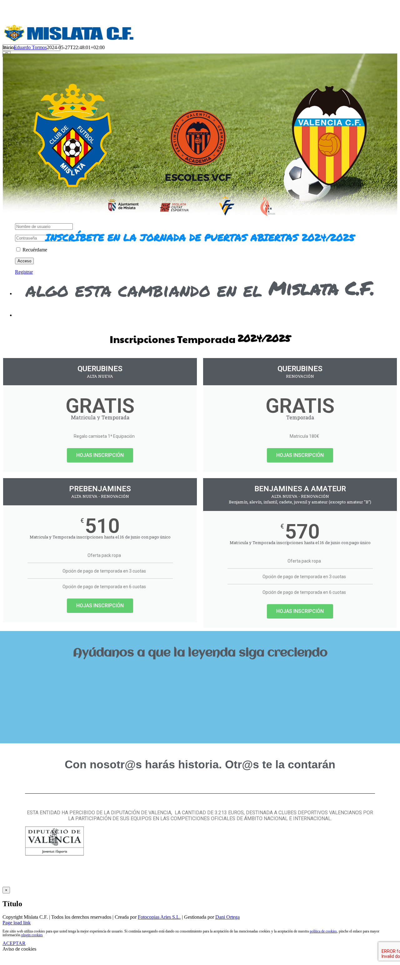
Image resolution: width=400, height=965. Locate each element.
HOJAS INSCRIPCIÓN (100, 455)
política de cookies (323, 931)
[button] (200, 674)
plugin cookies (32, 935)
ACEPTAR (14, 943)
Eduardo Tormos (30, 47)
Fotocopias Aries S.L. (159, 917)
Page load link (16, 922)
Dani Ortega (227, 917)
